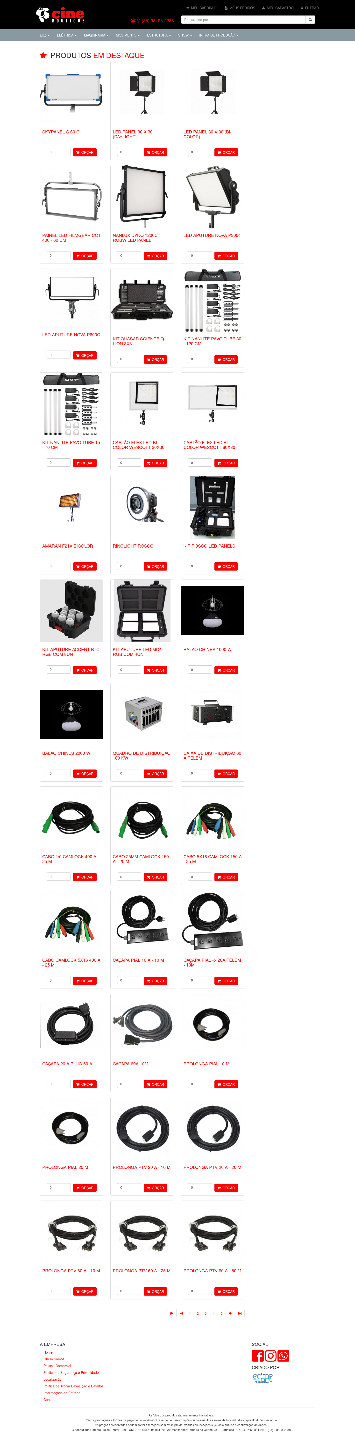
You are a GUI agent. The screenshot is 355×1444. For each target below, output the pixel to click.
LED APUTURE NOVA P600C (71, 334)
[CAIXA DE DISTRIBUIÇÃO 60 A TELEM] (212, 714)
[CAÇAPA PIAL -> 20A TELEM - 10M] (212, 921)
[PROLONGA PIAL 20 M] (71, 1128)
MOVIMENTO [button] (126, 35)
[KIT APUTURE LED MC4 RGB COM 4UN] (142, 610)
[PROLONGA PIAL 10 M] (212, 1025)
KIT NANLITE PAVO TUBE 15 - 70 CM (71, 444)
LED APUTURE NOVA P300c (212, 235)
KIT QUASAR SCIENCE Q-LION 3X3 (139, 340)
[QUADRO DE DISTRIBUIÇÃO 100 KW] (142, 714)
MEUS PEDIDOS (241, 7)
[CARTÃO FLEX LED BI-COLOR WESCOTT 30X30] (142, 404)
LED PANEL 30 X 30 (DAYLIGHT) (133, 133)
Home (48, 1352)
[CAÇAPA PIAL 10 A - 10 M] (142, 921)
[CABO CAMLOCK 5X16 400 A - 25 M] (71, 921)
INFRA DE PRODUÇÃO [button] (217, 35)
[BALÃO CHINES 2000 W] (71, 714)
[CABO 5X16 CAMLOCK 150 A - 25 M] (212, 818)
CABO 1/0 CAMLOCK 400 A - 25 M (70, 858)
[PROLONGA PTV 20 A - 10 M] (142, 1128)
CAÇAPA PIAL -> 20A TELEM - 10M (212, 962)
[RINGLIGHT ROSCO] (142, 507)
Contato (49, 1399)
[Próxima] (230, 1313)
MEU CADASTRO (279, 7)
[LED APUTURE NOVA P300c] (212, 196)
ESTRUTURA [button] (158, 35)
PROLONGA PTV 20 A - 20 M (212, 1167)
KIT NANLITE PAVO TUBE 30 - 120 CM (212, 340)
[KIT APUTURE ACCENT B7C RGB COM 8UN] (71, 610)
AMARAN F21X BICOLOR (67, 545)
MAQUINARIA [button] (95, 35)
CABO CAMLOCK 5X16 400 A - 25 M (71, 962)
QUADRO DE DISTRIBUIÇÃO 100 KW (141, 755)
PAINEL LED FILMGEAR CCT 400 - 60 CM (71, 237)
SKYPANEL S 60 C (60, 131)
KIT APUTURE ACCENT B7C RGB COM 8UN (70, 651)
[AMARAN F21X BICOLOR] (71, 507)
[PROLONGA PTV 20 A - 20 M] (212, 1128)
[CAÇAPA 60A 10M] (142, 1025)
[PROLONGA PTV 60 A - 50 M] (212, 1232)
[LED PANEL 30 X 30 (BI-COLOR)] (212, 93)
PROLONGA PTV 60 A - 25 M (141, 1270)
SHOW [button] (184, 35)
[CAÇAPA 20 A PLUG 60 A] (71, 1025)
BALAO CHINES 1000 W (208, 649)
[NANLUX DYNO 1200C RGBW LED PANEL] (142, 196)
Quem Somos (53, 1358)
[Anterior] (181, 1313)
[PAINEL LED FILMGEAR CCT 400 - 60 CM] (71, 196)
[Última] (240, 1313)
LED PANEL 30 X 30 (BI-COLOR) (208, 133)
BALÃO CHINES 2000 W (66, 753)
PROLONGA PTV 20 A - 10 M (141, 1167)
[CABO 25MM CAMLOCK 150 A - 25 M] (142, 818)
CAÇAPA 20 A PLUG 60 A (67, 1063)
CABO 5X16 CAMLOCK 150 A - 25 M (213, 858)
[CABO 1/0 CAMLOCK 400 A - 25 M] (71, 818)
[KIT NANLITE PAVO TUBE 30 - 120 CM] (212, 300)
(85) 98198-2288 (158, 20)
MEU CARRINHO (203, 7)
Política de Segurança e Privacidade (71, 1372)
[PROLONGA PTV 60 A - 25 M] (142, 1232)
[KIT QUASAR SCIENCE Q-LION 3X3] (142, 300)
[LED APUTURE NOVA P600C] (71, 298)
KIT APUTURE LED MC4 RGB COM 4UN (137, 651)
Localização (52, 1379)
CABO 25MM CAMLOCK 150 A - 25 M (141, 858)
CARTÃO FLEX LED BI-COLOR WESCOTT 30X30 (138, 444)
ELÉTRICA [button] (65, 35)
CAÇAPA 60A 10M (130, 1063)
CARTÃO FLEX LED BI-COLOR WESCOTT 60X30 (209, 444)
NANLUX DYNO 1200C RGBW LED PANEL (135, 237)
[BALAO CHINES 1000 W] (212, 610)
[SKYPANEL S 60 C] (71, 93)
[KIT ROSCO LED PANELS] (212, 507)
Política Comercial (57, 1365)
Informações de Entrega (61, 1392)
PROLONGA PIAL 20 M (65, 1167)
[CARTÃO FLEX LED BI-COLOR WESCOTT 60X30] (212, 404)
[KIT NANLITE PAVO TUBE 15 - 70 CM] (71, 404)
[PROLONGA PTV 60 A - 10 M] (71, 1232)
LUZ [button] (43, 35)
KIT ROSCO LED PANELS (209, 545)
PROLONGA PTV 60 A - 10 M (71, 1270)
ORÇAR (86, 152)
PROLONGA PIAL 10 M (206, 1063)
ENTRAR (311, 7)
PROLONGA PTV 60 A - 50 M (212, 1270)
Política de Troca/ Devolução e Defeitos (73, 1386)
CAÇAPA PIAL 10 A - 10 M (138, 960)
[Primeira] (172, 1313)
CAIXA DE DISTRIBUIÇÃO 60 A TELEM (212, 755)
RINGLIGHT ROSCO (133, 545)
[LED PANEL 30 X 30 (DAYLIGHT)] (142, 93)
